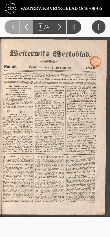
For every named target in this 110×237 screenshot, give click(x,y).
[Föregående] (26, 27)
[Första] (12, 27)
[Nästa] (59, 27)
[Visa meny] (98, 27)
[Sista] (74, 27)
